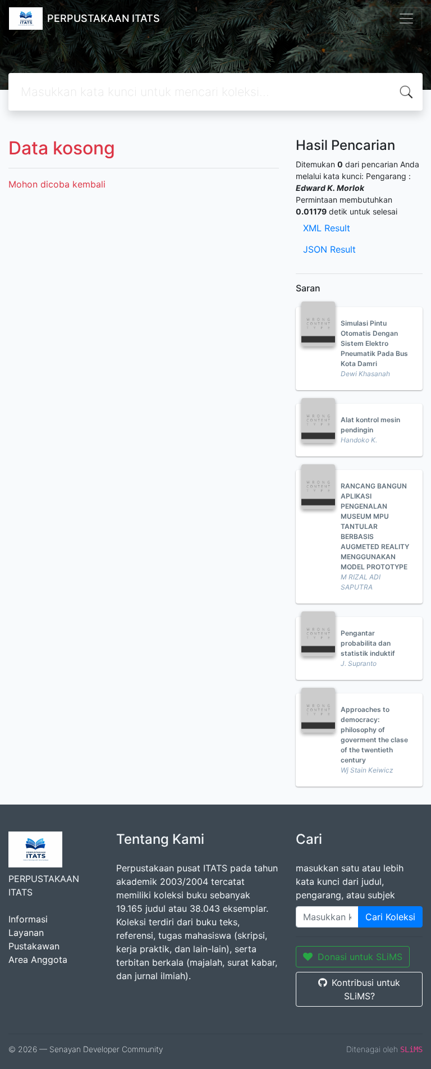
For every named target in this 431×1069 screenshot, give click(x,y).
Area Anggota (37, 959)
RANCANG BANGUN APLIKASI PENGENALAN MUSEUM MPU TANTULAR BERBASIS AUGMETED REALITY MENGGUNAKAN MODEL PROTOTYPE (375, 526)
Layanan (26, 932)
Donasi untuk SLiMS (360, 956)
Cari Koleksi (390, 916)
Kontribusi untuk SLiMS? (366, 989)
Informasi (28, 919)
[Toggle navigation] (406, 18)
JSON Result (329, 249)
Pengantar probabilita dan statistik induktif (368, 643)
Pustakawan (33, 946)
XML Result (326, 228)
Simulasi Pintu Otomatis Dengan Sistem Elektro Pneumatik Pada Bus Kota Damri (374, 343)
